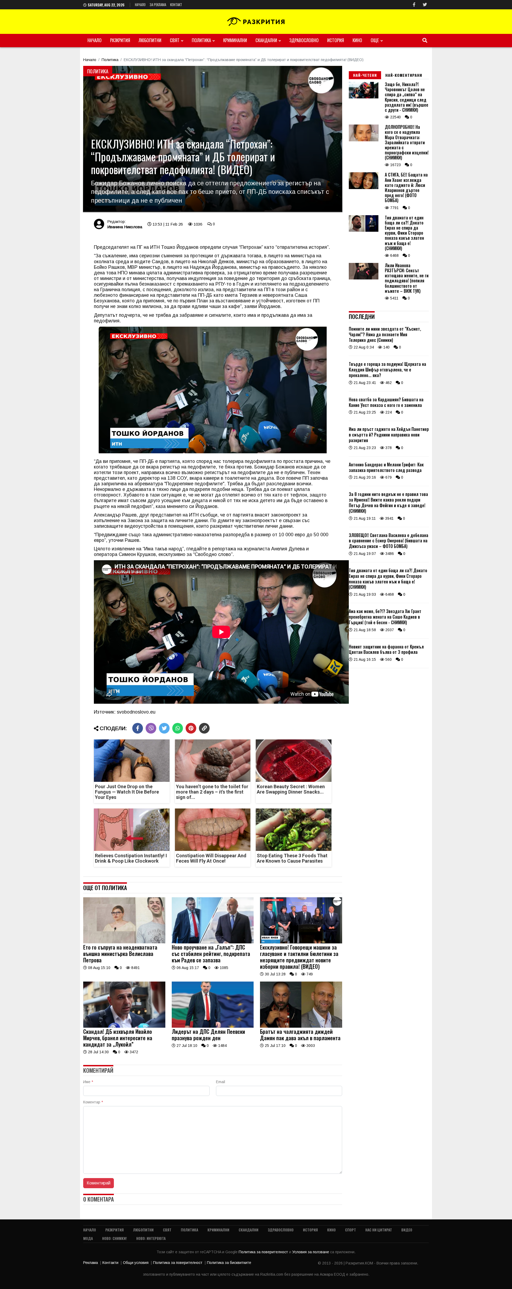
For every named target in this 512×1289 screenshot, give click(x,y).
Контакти (110, 1262)
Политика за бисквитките (229, 1262)
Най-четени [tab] (365, 75)
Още (375, 40)
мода (88, 1238)
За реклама (158, 4)
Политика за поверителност (264, 1252)
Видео (406, 1229)
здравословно (304, 40)
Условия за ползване (311, 1252)
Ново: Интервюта (151, 1238)
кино (357, 40)
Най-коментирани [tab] (403, 75)
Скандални (266, 40)
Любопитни (150, 40)
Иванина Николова (124, 227)
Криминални (235, 40)
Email (220, 1082)
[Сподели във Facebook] (137, 728)
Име (88, 1082)
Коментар (93, 1102)
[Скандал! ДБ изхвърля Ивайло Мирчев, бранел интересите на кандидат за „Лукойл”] (124, 1026)
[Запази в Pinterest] (191, 728)
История (335, 40)
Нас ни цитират (378, 1229)
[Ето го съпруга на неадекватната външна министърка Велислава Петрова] (124, 942)
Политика (201, 40)
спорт (350, 1229)
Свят (174, 40)
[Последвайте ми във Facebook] (414, 4)
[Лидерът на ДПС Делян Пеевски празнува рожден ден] (213, 1026)
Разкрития (120, 40)
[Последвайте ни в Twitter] (425, 4)
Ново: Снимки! (114, 1238)
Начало (140, 4)
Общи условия (136, 1262)
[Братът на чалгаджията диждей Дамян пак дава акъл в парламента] (301, 1026)
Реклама (90, 1262)
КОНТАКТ (176, 4)
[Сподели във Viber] (151, 728)
